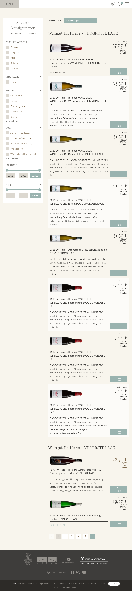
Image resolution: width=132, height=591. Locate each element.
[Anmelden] (113, 4)
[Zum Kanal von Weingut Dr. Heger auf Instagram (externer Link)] (84, 572)
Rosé (12, 57)
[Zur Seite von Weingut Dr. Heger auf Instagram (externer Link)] (78, 572)
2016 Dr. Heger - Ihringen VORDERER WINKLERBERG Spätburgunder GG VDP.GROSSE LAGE (77, 302)
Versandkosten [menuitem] (77, 583)
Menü (127, 4)
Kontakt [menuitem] (21, 583)
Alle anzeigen (11, 121)
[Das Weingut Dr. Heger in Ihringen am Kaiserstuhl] (28, 559)
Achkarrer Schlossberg (21, 132)
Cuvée (13, 101)
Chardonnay (16, 95)
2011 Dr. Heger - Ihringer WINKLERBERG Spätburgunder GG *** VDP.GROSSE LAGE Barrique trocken (78, 63)
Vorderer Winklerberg (21, 143)
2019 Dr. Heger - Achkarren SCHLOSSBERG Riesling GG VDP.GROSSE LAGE (78, 251)
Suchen (35, 175)
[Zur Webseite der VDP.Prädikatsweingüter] (68, 560)
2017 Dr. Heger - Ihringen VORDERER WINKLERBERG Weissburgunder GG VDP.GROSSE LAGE (78, 101)
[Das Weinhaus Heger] (47, 560)
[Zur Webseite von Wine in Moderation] (94, 560)
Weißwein (15, 68)
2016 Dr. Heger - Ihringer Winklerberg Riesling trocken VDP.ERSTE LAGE (75, 517)
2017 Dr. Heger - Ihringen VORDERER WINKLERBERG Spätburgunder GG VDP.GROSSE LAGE (77, 355)
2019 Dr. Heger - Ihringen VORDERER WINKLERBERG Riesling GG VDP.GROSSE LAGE (77, 201)
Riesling (14, 116)
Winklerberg (16, 148)
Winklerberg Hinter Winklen (24, 154)
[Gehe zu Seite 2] (92, 536)
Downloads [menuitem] (32, 583)
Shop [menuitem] (13, 583)
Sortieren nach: (54, 20)
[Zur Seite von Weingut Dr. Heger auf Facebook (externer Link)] (72, 572)
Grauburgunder (18, 106)
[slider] (7, 170)
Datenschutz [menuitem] (62, 583)
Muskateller (16, 111)
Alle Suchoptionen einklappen (23, 33)
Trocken (14, 82)
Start (9, 4)
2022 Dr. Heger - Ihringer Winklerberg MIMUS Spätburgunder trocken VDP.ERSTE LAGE (75, 471)
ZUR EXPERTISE (58, 525)
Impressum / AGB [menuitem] (47, 583)
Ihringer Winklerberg (20, 138)
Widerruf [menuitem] (114, 583)
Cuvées (14, 47)
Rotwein (14, 63)
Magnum (14, 52)
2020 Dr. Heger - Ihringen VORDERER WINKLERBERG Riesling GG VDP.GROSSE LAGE (77, 152)
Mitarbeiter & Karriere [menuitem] (96, 583)
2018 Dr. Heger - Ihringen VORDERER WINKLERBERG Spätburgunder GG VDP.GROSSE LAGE (77, 408)
